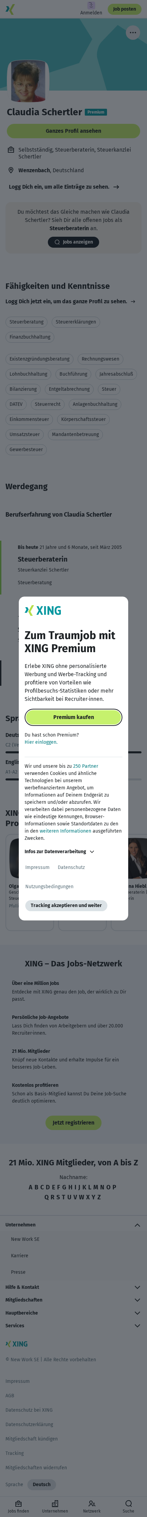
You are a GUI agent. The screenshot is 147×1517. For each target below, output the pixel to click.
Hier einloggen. (41, 742)
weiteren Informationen (65, 831)
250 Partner (85, 766)
